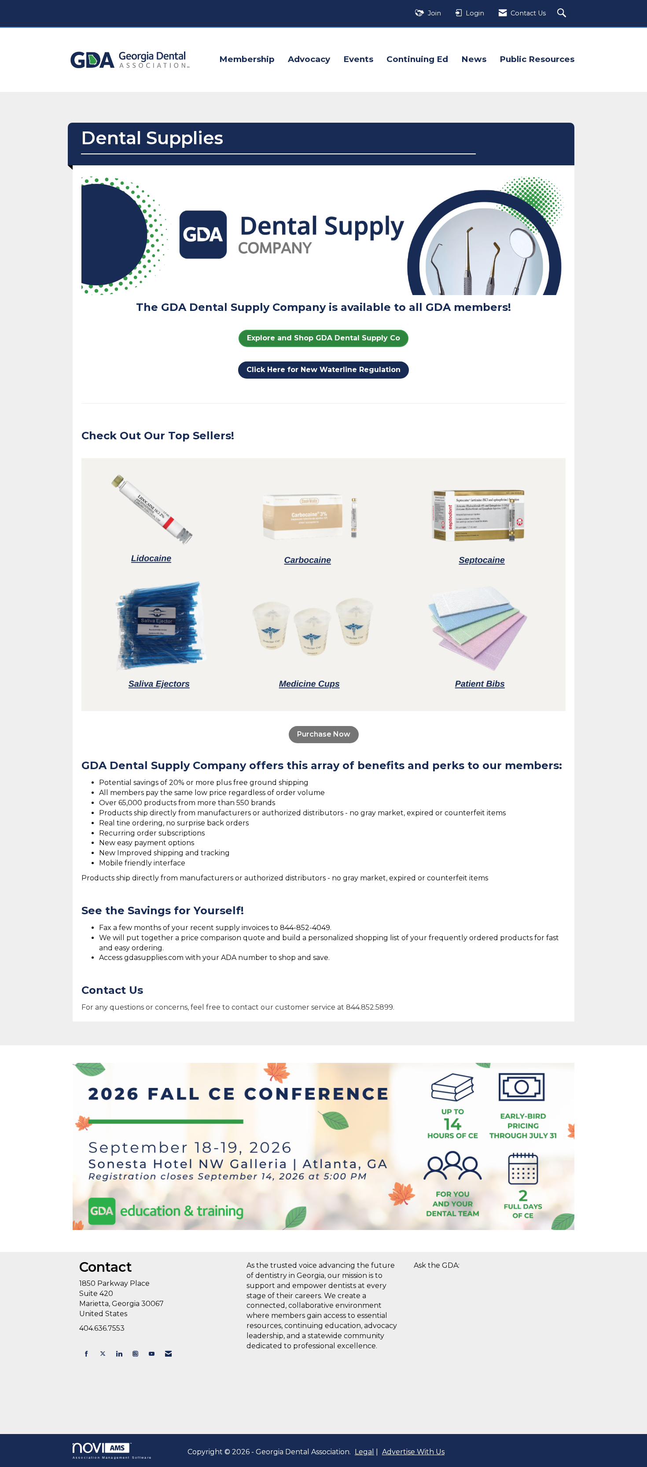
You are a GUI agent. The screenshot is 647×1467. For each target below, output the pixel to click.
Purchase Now (323, 734)
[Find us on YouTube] (151, 1354)
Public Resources (537, 59)
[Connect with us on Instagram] (135, 1354)
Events (358, 59)
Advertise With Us (413, 1452)
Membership (247, 59)
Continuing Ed (417, 59)
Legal (364, 1452)
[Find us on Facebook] (86, 1354)
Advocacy (309, 59)
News (473, 59)
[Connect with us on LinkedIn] (119, 1354)
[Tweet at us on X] (103, 1354)
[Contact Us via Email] (168, 1354)
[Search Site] (562, 13)
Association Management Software (112, 1457)
